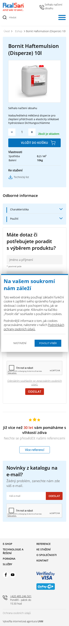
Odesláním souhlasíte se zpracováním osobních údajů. (34, 382)
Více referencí (34, 450)
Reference (43, 544)
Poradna (9, 558)
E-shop (7, 544)
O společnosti (46, 555)
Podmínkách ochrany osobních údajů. (34, 327)
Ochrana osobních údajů (17, 613)
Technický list (21, 177)
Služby (7, 564)
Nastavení (19, 343)
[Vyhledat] (5, 17)
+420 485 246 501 (42, 7)
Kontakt (42, 560)
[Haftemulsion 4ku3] (34, 81)
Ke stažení (43, 549)
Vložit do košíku (34, 143)
